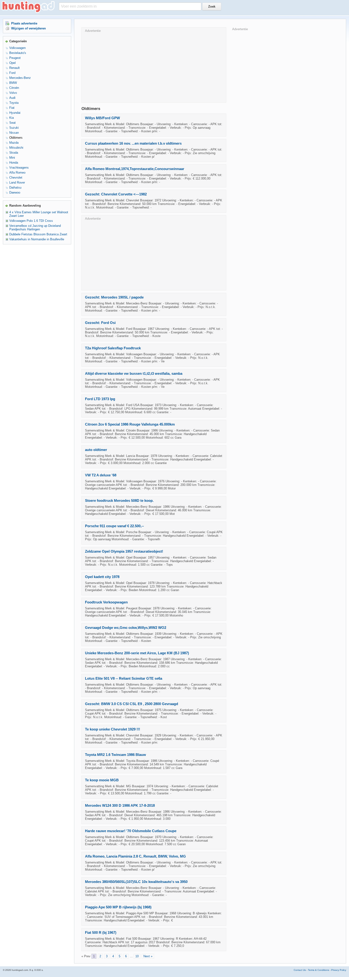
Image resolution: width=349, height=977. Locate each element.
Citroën (14, 88)
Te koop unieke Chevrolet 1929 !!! (112, 729)
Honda (13, 162)
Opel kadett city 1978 (102, 577)
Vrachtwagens (19, 167)
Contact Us (300, 970)
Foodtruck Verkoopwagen (106, 602)
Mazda (14, 142)
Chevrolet (15, 177)
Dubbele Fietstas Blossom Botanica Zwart (38, 234)
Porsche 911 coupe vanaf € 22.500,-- (114, 526)
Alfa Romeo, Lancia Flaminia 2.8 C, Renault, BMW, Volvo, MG (135, 856)
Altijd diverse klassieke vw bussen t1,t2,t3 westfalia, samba (133, 373)
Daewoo (14, 192)
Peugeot (15, 58)
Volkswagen (17, 48)
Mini (12, 157)
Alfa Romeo (17, 172)
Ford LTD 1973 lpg (100, 399)
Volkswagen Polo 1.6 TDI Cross (31, 221)
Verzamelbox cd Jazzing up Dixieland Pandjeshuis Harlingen (35, 227)
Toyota (14, 102)
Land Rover (17, 182)
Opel (12, 63)
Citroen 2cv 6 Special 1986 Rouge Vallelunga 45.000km (130, 424)
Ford (12, 73)
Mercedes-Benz (20, 78)
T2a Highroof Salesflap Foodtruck (113, 348)
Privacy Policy (338, 970)
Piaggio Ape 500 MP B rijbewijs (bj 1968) (118, 907)
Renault (14, 68)
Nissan (14, 132)
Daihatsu (15, 187)
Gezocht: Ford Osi (100, 323)
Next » (147, 956)
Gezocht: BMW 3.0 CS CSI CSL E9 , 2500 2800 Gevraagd (131, 704)
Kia (11, 117)
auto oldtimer (96, 450)
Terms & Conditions (318, 970)
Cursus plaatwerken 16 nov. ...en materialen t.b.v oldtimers (133, 143)
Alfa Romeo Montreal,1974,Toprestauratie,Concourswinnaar (134, 169)
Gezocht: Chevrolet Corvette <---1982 (116, 194)
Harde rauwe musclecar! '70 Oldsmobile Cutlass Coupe (130, 831)
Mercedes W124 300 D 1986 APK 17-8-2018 (120, 805)
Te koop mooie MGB (102, 780)
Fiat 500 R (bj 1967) (100, 932)
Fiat (11, 107)
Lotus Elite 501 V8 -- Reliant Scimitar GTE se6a (123, 678)
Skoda (13, 152)
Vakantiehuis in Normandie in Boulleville (36, 239)
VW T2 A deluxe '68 (100, 475)
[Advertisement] (154, 66)
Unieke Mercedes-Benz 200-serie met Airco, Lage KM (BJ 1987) (137, 653)
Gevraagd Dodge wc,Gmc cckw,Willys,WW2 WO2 (125, 628)
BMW (13, 83)
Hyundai (14, 112)
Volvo (13, 93)
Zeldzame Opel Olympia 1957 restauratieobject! (124, 551)
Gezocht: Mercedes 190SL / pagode (114, 297)
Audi (12, 98)
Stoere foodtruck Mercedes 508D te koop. (119, 501)
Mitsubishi (16, 147)
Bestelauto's (17, 53)
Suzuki (14, 127)
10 (137, 956)
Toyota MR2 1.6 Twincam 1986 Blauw (115, 755)
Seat (12, 122)
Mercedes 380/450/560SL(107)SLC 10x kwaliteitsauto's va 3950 (136, 882)
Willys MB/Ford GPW (102, 118)
